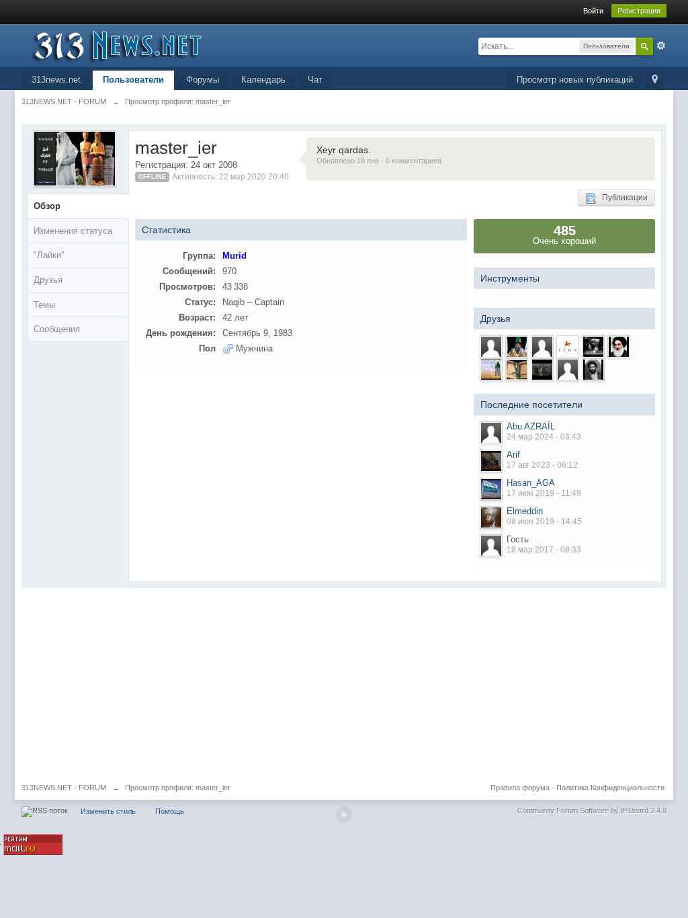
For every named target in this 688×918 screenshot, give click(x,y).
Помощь (169, 811)
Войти (593, 11)
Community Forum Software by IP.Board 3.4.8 (591, 810)
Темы (44, 305)
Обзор (47, 206)
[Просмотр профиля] (491, 432)
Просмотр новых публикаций (575, 80)
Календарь (263, 80)
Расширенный (661, 45)
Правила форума (520, 788)
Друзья (48, 280)
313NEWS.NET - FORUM (64, 788)
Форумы (202, 80)
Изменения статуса (73, 231)
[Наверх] (344, 814)
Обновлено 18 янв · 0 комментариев (378, 161)
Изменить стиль (108, 811)
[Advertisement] (344, 682)
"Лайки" (49, 255)
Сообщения (57, 329)
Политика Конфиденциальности (610, 788)
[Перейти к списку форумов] (142, 45)
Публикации (622, 197)
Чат (315, 80)
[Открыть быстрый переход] (654, 80)
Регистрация (638, 11)
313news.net (56, 80)
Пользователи (133, 80)
